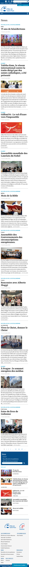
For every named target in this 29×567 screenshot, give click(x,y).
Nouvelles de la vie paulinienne (8, 552)
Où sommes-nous (21, 533)
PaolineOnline (20, 556)
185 (16, 449)
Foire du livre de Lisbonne (9, 412)
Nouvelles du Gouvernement (7, 554)
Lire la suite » (6, 59)
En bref (2, 556)
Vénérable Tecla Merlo (6, 537)
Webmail (19, 5)
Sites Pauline (20, 535)
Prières (18, 554)
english (6, 3)
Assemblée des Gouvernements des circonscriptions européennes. (11, 238)
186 (19, 449)
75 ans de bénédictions (13, 28)
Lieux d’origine (4, 543)
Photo (2, 560)
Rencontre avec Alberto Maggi (13, 283)
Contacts (8, 560)
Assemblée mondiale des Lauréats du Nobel (14, 154)
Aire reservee (25, 5)
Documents (19, 552)
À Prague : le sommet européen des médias (12, 369)
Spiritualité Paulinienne (6, 539)
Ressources (20, 550)
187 (22, 449)
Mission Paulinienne (5, 541)
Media (2, 558)
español (10, 3)
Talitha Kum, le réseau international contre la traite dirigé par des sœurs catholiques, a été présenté (13, 70)
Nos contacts (9, 558)
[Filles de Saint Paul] (7, 8)
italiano (2, 3)
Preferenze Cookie (19, 565)
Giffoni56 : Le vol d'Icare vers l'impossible (18, 492)
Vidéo (2, 562)
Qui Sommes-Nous (5, 533)
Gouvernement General (6, 545)
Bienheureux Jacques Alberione (8, 535)
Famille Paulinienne (5, 548)
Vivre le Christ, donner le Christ (14, 328)
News (2, 550)
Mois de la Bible (9, 195)
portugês (19, 3)
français (14, 3)
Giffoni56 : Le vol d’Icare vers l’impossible (14, 115)
